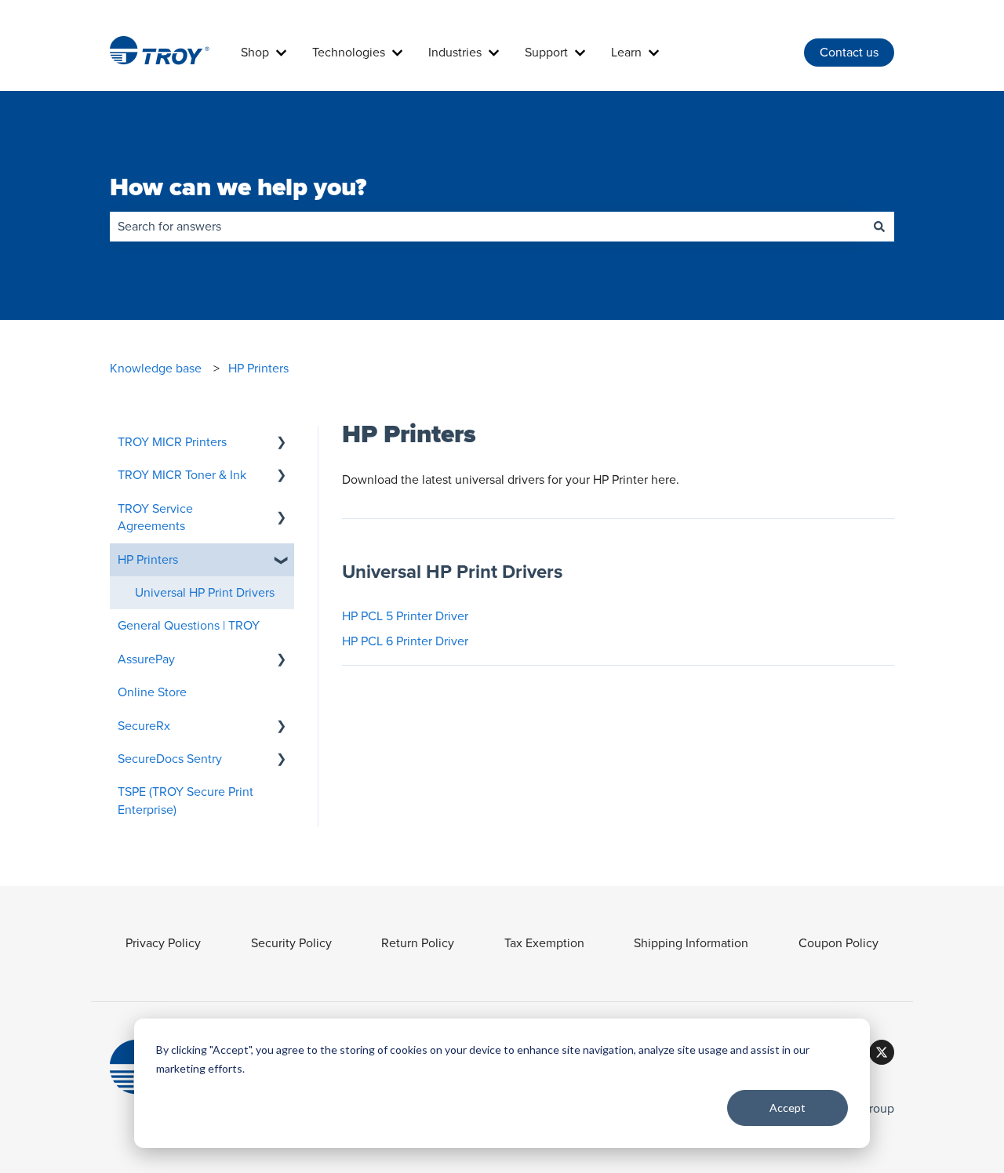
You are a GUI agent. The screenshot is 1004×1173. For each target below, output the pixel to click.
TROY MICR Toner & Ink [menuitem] (182, 475)
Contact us (849, 52)
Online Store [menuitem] (152, 692)
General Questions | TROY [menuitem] (189, 626)
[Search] (879, 227)
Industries (455, 52)
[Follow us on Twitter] (881, 1052)
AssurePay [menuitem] (146, 659)
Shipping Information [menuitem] (691, 943)
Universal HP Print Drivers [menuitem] (205, 593)
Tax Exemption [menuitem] (544, 943)
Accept (787, 1107)
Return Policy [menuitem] (417, 943)
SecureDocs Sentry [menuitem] (170, 759)
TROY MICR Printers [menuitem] (172, 442)
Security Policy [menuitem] (291, 943)
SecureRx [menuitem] (144, 726)
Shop (255, 52)
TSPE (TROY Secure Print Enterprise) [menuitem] (185, 800)
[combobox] (487, 227)
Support (546, 52)
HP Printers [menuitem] (148, 560)
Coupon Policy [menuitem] (838, 943)
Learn (626, 52)
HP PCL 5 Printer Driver (405, 616)
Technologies (348, 52)
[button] (281, 443)
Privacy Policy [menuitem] (163, 943)
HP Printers (258, 368)
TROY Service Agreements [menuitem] (155, 517)
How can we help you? (238, 187)
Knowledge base (156, 368)
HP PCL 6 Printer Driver (405, 641)
